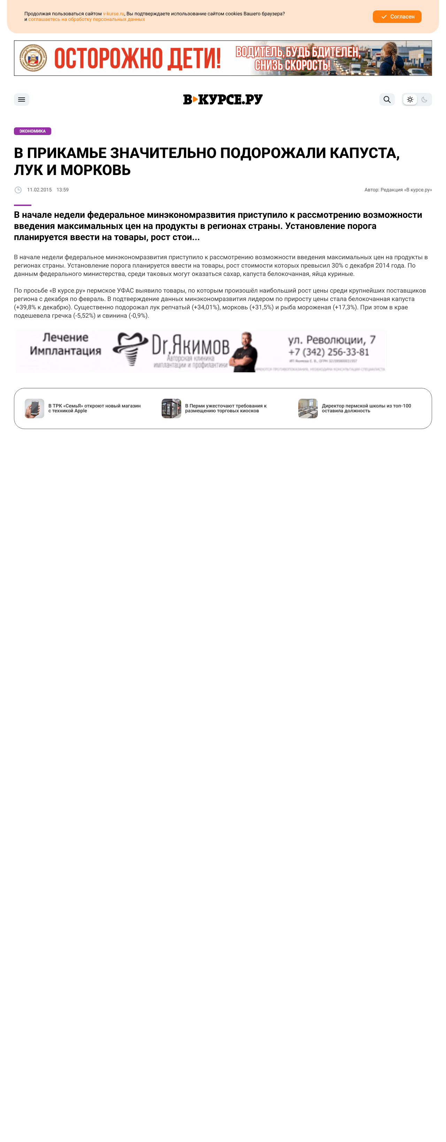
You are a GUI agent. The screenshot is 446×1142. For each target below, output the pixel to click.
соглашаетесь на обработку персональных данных (87, 19)
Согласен (402, 16)
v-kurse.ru (113, 14)
